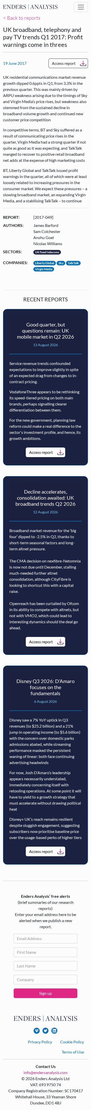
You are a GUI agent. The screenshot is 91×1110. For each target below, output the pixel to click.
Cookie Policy (72, 1041)
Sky (61, 263)
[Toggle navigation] (81, 7)
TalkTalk (73, 263)
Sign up (45, 993)
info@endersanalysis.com (45, 1072)
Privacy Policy (40, 1041)
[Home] (30, 7)
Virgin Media (43, 269)
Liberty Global (44, 263)
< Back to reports (21, 18)
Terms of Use (73, 1051)
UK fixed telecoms (47, 252)
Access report (64, 63)
